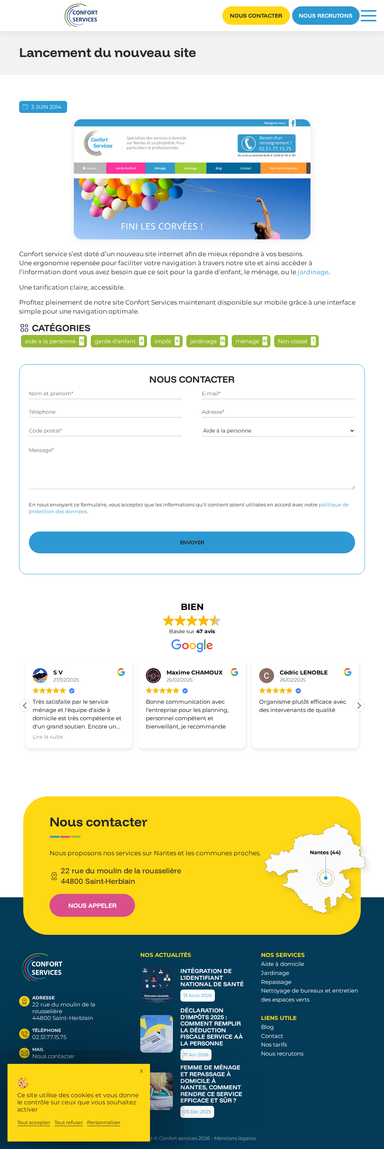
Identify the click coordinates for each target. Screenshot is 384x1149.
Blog (267, 1026)
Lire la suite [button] (48, 737)
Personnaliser (103, 1122)
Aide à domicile (282, 963)
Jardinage (275, 972)
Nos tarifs (274, 1044)
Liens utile (279, 1017)
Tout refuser (68, 1122)
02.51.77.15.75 (49, 1034)
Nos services (283, 954)
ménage (247, 341)
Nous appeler (92, 905)
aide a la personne (50, 341)
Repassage (276, 981)
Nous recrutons (325, 15)
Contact (272, 1035)
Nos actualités (165, 954)
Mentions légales (235, 1138)
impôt (162, 341)
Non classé (293, 341)
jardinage (313, 272)
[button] (358, 705)
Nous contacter (256, 15)
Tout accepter (33, 1122)
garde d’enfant (115, 341)
